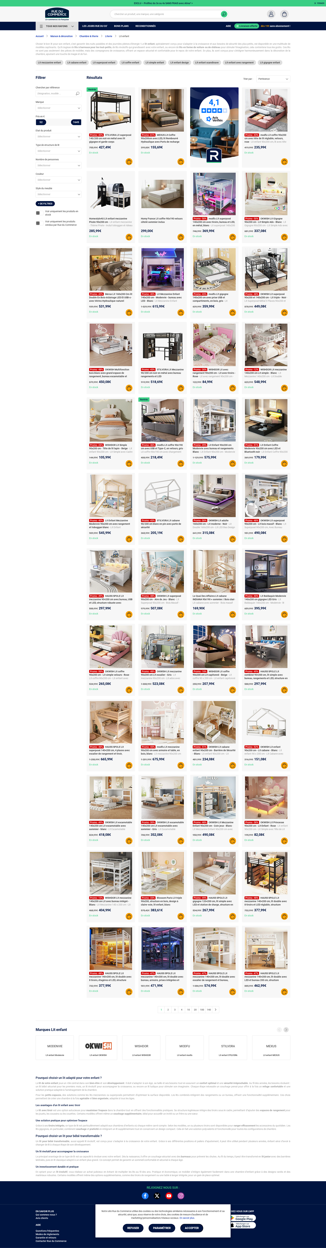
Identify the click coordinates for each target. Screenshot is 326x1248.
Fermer (320, 3)
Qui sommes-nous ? (46, 1214)
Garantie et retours (46, 1237)
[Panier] (284, 14)
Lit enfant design (179, 62)
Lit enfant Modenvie (55, 1055)
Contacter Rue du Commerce (51, 1241)
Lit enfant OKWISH (98, 1055)
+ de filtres (45, 203)
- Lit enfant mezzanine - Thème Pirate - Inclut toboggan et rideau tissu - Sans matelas (110, 225)
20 (195, 1009)
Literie (108, 36)
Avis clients (42, 1218)
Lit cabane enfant (76, 62)
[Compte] (271, 14)
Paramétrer (162, 1228)
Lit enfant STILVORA (228, 1055)
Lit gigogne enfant (270, 62)
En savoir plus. (187, 1218)
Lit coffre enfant (130, 62)
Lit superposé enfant (104, 62)
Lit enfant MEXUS (271, 1055)
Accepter (192, 1228)
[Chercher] (224, 14)
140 (209, 1009)
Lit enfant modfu (184, 1055)
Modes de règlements (47, 1234)
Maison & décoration (61, 36)
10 (188, 1009)
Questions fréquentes (47, 1230)
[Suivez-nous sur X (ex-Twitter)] (157, 1195)
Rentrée (92, 89)
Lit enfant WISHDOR (141, 1055)
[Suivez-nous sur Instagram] (180, 1195)
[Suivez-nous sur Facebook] (145, 1195)
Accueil (40, 36)
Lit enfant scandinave (207, 62)
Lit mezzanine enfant (49, 62)
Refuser (133, 1228)
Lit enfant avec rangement (239, 62)
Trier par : (248, 79)
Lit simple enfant (155, 62)
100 (202, 1009)
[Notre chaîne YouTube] (169, 1195)
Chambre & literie (88, 36)
